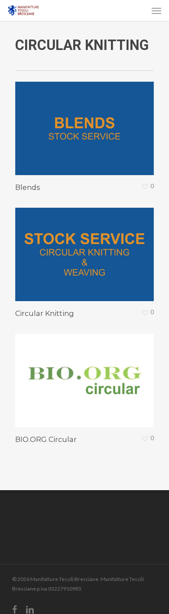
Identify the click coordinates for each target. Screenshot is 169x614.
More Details (86, 122)
